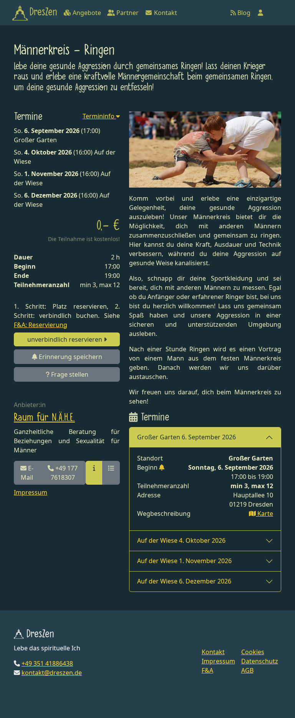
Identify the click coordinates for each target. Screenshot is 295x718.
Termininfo (99, 116)
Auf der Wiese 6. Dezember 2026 (184, 581)
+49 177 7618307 (64, 473)
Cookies (252, 652)
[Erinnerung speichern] (161, 467)
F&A (207, 670)
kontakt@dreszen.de (52, 672)
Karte (264, 513)
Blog (243, 12)
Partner (127, 12)
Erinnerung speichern (69, 356)
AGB (247, 670)
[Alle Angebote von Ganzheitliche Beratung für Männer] (111, 473)
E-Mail (27, 473)
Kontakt (164, 12)
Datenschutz (259, 661)
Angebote (86, 12)
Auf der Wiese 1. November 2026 (184, 561)
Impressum (30, 492)
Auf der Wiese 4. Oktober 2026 (181, 540)
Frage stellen (69, 374)
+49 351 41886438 (47, 663)
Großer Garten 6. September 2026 (186, 437)
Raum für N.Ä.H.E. (44, 418)
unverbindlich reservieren (65, 339)
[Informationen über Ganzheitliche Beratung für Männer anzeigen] (94, 473)
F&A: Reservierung (40, 325)
